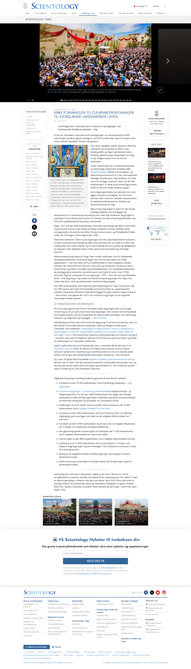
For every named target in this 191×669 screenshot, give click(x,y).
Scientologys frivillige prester (125, 652)
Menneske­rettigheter (129, 623)
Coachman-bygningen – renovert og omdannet (82, 391)
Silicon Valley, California (34, 196)
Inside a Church (29, 628)
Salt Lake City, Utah (32, 199)
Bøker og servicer (145, 13)
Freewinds (101, 630)
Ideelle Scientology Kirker (106, 619)
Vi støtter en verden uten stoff (98, 655)
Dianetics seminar (55, 620)
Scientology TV (141, 6)
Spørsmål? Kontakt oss (157, 604)
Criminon (67, 334)
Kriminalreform (127, 612)
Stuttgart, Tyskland (32, 187)
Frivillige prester (127, 633)
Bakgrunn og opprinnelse (33, 618)
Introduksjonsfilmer (80, 615)
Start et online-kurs (105, 652)
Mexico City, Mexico (32, 168)
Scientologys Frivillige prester (95, 328)
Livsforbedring (53, 628)
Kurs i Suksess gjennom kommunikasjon (57, 632)
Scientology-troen (30, 610)
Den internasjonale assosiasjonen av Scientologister (41, 655)
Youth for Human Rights (141, 655)
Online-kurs (161, 13)
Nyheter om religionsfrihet (30, 124)
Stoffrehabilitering (128, 615)
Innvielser (29, 117)
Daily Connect (103, 601)
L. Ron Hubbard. (99, 318)
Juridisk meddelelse (161, 663)
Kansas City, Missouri (33, 180)
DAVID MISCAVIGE (157, 118)
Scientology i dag (87, 13)
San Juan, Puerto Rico (33, 153)
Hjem (27, 13)
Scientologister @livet (105, 604)
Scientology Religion (73, 652)
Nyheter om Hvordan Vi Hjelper (34, 132)
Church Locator (102, 615)
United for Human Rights (81, 331)
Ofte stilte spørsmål (126, 13)
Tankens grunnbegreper (57, 612)
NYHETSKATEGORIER (36, 111)
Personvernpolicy (82, 573)
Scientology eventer (32, 120)
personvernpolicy (108, 567)
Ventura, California (32, 174)
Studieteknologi (127, 608)
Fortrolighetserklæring (111, 663)
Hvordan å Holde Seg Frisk (131, 640)
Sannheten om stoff (129, 619)
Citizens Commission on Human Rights (36, 658)
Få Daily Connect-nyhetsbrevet (154, 624)
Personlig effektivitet (56, 624)
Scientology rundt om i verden (107, 611)
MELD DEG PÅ (95, 561)
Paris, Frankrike (31, 161)
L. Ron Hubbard (41, 13)
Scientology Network (54, 652)
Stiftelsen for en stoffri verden (109, 331)
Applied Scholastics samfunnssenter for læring (111, 359)
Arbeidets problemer (56, 608)
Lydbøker (76, 608)
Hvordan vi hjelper (107, 13)
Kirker (74, 13)
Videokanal (27, 635)
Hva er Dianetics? (30, 614)
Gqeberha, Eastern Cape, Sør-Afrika (34, 157)
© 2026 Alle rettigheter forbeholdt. (48, 663)
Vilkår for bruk (99, 573)
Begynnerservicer (56, 617)
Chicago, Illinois (31, 165)
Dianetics (41, 652)
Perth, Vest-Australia (32, 193)
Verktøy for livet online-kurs (58, 604)
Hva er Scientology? (59, 13)
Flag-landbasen (102, 627)
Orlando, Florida (31, 190)
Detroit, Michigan (31, 184)
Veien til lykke (126, 604)
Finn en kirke (153, 614)
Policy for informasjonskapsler (130, 663)
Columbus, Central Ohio (34, 177)
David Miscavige (98, 172)
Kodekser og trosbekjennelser (30, 623)
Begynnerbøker (78, 604)
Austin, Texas (30, 171)
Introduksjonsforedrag (81, 612)
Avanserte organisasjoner (107, 623)
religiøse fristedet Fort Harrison (94, 408)
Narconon (80, 655)
